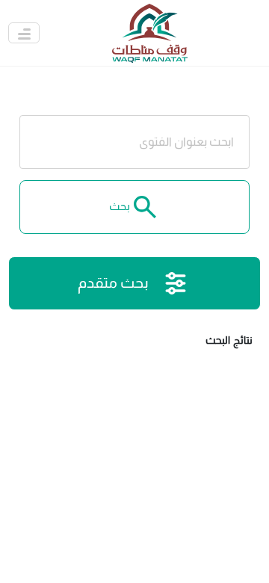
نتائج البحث (228, 340)
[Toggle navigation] (24, 32)
